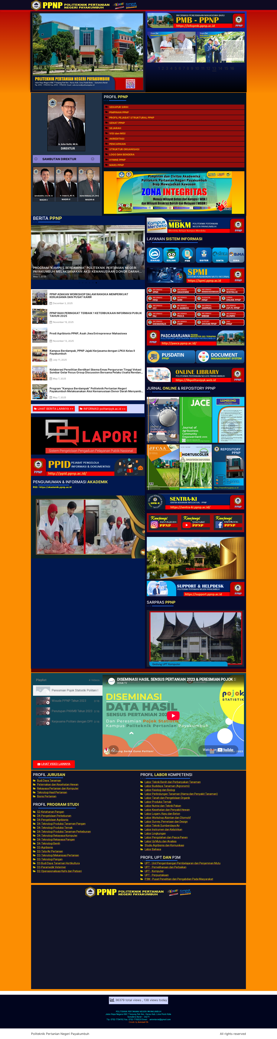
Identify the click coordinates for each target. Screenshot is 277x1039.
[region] (196, 52)
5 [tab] (175, 68)
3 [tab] (167, 68)
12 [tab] (208, 68)
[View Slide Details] (171, 47)
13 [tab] (214, 68)
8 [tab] (188, 68)
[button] (66, 159)
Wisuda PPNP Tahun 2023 (69, 701)
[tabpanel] (173, 716)
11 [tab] (202, 68)
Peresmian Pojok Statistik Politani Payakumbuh (75, 690)
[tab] (68, 690)
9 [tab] (192, 68)
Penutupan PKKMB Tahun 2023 (72, 711)
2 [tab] (163, 68)
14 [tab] (220, 68)
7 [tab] (184, 68)
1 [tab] (159, 68)
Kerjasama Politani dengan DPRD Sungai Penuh (72, 721)
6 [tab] (180, 68)
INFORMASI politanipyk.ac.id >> (104, 409)
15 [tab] (226, 68)
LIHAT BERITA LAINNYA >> (55, 409)
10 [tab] (197, 68)
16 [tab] (232, 68)
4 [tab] (171, 68)
